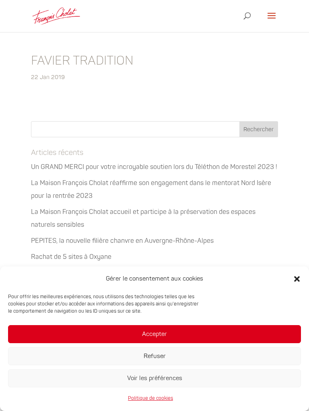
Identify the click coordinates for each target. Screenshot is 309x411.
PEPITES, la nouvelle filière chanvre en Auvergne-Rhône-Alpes (122, 241)
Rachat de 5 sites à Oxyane (71, 257)
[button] (297, 279)
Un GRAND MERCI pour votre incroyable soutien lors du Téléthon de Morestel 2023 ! (154, 167)
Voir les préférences (154, 378)
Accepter (154, 334)
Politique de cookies (150, 398)
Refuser (155, 356)
